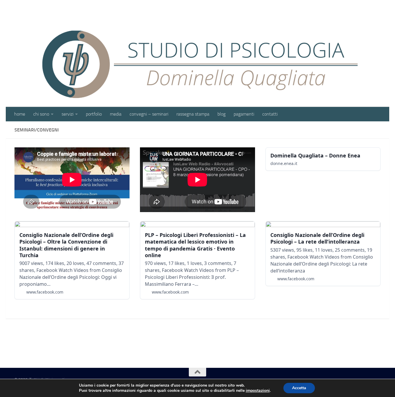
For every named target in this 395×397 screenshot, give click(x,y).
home (19, 114)
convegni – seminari (149, 114)
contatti (270, 114)
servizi (67, 114)
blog (221, 114)
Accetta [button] (299, 388)
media (115, 114)
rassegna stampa (192, 114)
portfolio (94, 114)
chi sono (41, 114)
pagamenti (244, 114)
